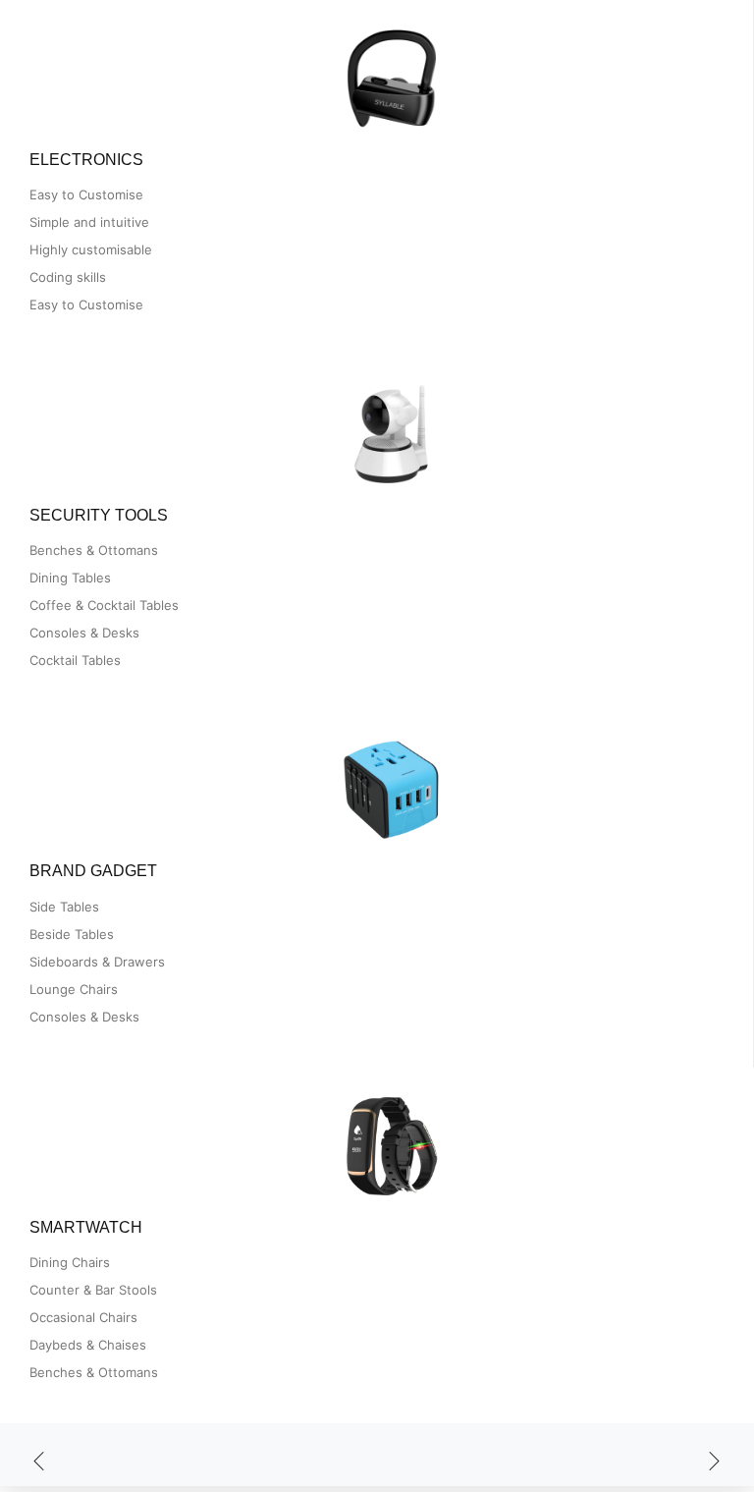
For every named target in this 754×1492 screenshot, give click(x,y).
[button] (39, 1462)
